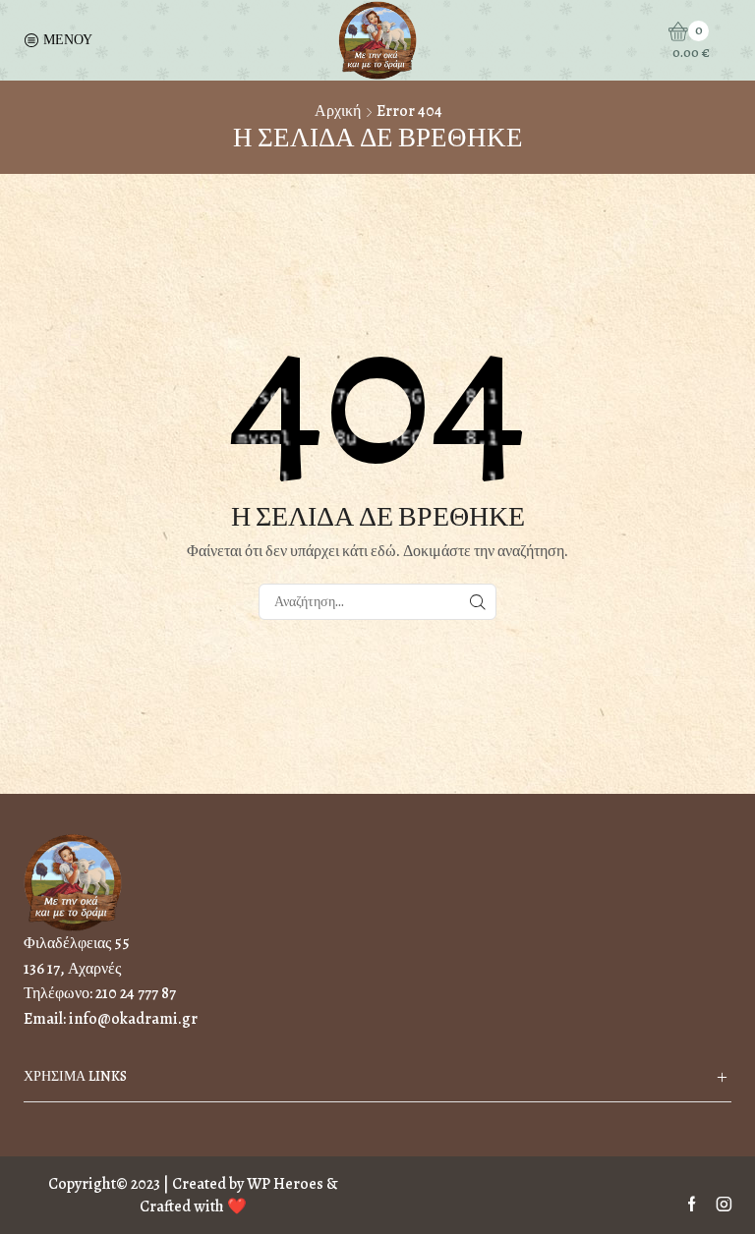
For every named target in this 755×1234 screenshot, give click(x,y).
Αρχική (338, 111)
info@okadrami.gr (133, 1019)
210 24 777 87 (135, 993)
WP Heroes (285, 1184)
